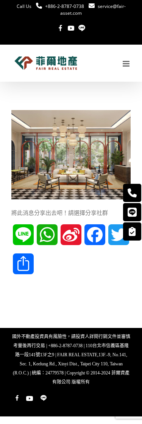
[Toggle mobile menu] (127, 64)
